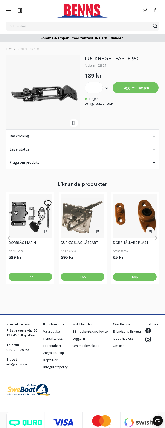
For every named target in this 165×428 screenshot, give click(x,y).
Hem (9, 49)
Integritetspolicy (55, 367)
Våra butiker (52, 331)
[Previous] (9, 238)
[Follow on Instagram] (148, 339)
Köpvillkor (50, 360)
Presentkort (52, 345)
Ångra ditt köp (53, 352)
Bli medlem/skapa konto (90, 331)
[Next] (156, 238)
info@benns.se (17, 364)
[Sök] (155, 26)
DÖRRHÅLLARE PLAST (131, 242)
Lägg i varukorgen (135, 88)
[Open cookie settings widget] (158, 421)
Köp (31, 277)
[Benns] (82, 11)
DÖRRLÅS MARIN (22, 242)
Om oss (118, 345)
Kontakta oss (53, 338)
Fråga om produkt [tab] (24, 162)
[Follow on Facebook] (148, 330)
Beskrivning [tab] (19, 136)
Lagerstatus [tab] (19, 149)
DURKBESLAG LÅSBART (79, 242)
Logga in (78, 338)
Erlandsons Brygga (127, 331)
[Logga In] (145, 11)
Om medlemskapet (86, 345)
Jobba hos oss (123, 338)
